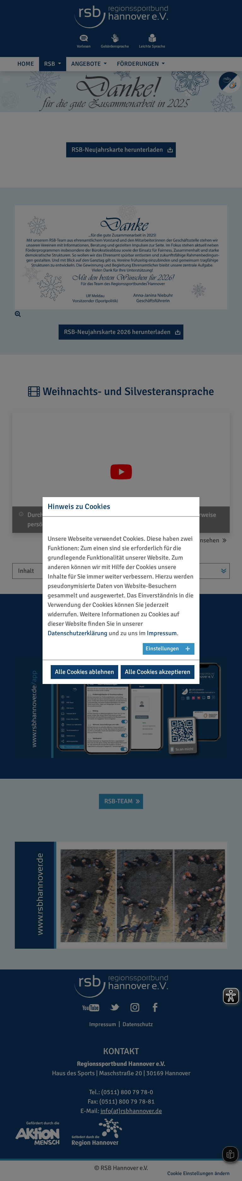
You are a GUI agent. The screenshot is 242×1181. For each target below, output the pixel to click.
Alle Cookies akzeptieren (157, 672)
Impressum (162, 633)
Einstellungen (162, 648)
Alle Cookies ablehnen (84, 672)
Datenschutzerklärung (77, 633)
